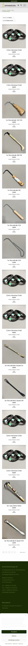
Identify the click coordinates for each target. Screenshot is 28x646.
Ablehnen (14, 636)
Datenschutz (15, 643)
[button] (26, 615)
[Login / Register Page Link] (17, 5)
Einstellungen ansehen (14, 640)
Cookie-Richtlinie (8, 643)
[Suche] (20, 5)
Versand (14, 56)
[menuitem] (17, 5)
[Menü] (24, 5)
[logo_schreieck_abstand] (11, 5)
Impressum (20, 643)
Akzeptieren (14, 631)
